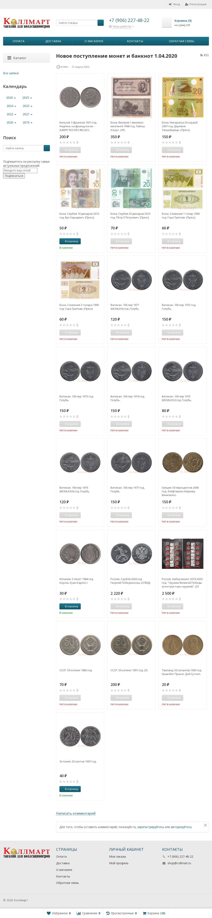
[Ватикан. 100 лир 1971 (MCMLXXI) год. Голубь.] (131, 280)
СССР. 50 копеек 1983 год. (75, 670)
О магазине (93, 41)
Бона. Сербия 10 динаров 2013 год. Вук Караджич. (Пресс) (79, 215)
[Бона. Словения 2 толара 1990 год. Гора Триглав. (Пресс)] (80, 280)
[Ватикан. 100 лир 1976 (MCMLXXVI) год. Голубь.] (80, 462)
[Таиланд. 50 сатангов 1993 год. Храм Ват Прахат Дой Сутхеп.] (183, 645)
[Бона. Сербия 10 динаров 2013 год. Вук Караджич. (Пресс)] (80, 188)
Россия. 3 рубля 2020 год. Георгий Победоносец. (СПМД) (130, 581)
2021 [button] (26, 114)
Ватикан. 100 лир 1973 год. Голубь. (76, 398)
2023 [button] (26, 106)
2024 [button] (10, 106)
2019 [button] (26, 122)
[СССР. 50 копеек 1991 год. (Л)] (131, 645)
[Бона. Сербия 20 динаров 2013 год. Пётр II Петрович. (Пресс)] (131, 188)
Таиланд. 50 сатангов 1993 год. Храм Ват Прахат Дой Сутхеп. (182, 672)
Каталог (19, 58)
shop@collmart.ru (179, 863)
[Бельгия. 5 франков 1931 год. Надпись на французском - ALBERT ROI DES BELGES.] (80, 97)
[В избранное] (99, 150)
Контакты (135, 41)
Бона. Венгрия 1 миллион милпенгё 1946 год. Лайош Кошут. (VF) (128, 126)
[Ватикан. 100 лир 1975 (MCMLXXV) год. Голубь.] (183, 371)
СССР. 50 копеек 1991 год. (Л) (129, 670)
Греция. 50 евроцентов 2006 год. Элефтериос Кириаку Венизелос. (180, 491)
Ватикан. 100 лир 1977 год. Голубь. (128, 489)
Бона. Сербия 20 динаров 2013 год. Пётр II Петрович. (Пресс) (130, 215)
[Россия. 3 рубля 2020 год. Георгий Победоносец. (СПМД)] (131, 553)
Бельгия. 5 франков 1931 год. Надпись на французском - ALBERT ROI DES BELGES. (78, 126)
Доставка (53, 41)
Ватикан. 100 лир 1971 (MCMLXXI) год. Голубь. (125, 306)
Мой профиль (119, 863)
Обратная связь (181, 41)
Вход (176, 4)
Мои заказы (117, 856)
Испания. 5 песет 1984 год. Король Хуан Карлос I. (76, 581)
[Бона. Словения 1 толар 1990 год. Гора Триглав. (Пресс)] (183, 188)
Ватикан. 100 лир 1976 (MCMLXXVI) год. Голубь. (74, 489)
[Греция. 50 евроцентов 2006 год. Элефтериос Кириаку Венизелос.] (183, 462)
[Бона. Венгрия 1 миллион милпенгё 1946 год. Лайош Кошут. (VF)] (131, 97)
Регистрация (198, 4)
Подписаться (14, 176)
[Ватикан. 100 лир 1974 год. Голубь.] (131, 371)
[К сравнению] (93, 150)
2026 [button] (10, 97)
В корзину (71, 241)
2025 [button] (26, 97)
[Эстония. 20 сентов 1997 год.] (80, 736)
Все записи (11, 73)
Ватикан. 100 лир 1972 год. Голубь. (179, 306)
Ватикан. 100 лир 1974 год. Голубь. (128, 398)
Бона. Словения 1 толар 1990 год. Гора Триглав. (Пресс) (181, 215)
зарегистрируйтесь (150, 827)
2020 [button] (10, 122)
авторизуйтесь (181, 827)
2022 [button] (10, 114)
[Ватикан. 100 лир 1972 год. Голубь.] (183, 280)
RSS (206, 55)
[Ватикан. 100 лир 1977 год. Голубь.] (131, 462)
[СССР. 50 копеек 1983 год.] (80, 645)
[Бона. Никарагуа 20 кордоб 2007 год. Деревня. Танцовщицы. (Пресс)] (183, 97)
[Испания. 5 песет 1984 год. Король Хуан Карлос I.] (80, 553)
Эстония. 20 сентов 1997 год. (77, 761)
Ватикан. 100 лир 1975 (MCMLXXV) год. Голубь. (177, 398)
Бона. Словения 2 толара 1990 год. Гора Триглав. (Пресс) (79, 306)
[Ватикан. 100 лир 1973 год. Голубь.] (80, 371)
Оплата (18, 41)
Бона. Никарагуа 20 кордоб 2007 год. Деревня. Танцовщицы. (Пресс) (180, 126)
